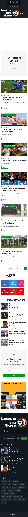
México (8, 487)
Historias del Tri (7, 237)
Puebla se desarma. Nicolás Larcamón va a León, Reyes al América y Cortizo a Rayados (17, 333)
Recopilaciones (21, 487)
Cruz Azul (4, 490)
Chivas (5, 174)
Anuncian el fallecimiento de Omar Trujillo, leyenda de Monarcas (17, 324)
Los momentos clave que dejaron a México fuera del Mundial (17, 342)
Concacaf (4, 502)
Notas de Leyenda (17, 496)
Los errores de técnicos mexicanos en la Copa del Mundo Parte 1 (16, 315)
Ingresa (11, 6)
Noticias (4, 481)
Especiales (15, 481)
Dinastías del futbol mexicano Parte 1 (13, 160)
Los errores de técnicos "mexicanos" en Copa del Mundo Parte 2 (16, 306)
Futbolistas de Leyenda (9, 82)
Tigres (14, 499)
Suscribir (16, 6)
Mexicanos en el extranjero (14, 490)
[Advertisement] (14, 33)
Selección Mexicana (6, 484)
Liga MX (9, 481)
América (14, 487)
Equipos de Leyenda (6, 496)
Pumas (12, 493)
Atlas (10, 499)
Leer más (5, 108)
